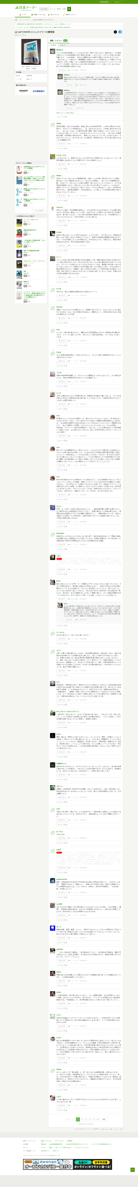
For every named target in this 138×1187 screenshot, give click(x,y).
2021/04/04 (83, 722)
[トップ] (16, 20)
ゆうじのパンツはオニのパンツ (67, 711)
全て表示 (53, 45)
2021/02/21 (83, 752)
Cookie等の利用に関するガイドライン (77, 1144)
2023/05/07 (83, 340)
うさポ (58, 372)
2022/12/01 (83, 404)
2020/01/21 (83, 981)
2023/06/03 (83, 318)
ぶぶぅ (58, 650)
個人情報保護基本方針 (56, 1144)
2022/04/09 (83, 521)
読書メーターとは (46, 1140)
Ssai (58, 329)
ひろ (58, 682)
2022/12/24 (83, 381)
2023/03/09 (83, 361)
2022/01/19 (83, 544)
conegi (58, 232)
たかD (58, 1038)
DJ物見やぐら (61, 763)
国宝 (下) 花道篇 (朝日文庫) (31, 250)
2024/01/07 (83, 220)
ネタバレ (62, 45)
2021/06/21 (83, 670)
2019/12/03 (83, 1003)
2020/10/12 (83, 820)
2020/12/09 (83, 797)
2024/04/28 (83, 195)
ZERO (58, 972)
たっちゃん (60, 632)
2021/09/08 (83, 638)
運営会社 (43, 1144)
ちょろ (58, 393)
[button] (69, 9)
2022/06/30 (83, 435)
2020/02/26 (83, 960)
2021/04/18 (83, 700)
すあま (58, 352)
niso (58, 415)
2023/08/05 (84, 277)
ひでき (58, 289)
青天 (25, 271)
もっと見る (40, 210)
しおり (58, 1096)
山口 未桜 (26, 283)
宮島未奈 (26, 232)
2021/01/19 (83, 774)
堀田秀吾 (26, 299)
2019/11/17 (83, 1058)
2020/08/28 (83, 867)
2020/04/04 (83, 915)
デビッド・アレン (25, 20)
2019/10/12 (83, 1085)
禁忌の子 (26, 281)
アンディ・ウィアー (29, 263)
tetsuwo (59, 307)
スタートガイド (59, 1140)
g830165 (59, 949)
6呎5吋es (59, 50)
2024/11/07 (83, 164)
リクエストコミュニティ (82, 1147)
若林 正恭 (26, 273)
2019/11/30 (83, 1026)
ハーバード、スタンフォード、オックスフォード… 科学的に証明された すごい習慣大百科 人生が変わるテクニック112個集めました (35, 294)
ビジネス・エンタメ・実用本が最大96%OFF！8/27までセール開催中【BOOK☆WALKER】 (44, 27)
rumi (58, 809)
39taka (58, 123)
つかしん (59, 786)
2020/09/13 (83, 838)
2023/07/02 (83, 295)
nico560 (59, 904)
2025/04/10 (83, 70)
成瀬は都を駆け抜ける (30, 230)
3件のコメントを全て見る (65, 113)
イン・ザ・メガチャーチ (31, 219)
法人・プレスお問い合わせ (63, 1147)
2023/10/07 (83, 245)
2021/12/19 (83, 569)
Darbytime (60, 533)
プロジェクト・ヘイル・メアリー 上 (34, 261)
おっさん (59, 831)
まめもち (59, 207)
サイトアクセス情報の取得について (102, 1144)
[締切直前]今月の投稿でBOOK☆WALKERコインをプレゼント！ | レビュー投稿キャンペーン (44, 24)
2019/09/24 (83, 1105)
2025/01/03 (83, 143)
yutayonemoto (61, 879)
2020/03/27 (83, 937)
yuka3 (58, 849)
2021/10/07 (83, 599)
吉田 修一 (26, 252)
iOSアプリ (56, 1150)
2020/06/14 (83, 892)
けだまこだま (61, 155)
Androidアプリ (45, 1150)
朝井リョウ (27, 221)
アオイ (58, 1015)
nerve (58, 734)
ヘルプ (43, 1147)
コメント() (74, 70)
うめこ (58, 556)
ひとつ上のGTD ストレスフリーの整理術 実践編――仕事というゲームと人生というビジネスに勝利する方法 (34, 178)
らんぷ (58, 506)
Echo (58, 581)
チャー (58, 257)
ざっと (58, 927)
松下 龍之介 (27, 244)
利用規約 (69, 1140)
